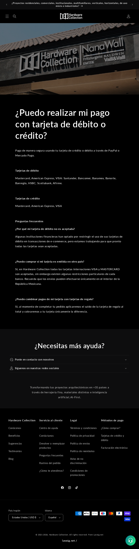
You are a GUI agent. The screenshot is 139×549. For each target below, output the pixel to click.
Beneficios (14, 435)
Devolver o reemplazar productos (52, 445)
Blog (10, 458)
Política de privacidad (82, 435)
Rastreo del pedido (50, 463)
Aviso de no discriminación (78, 460)
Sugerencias (15, 443)
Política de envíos (80, 443)
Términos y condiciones (83, 428)
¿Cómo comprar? (110, 428)
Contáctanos (46, 435)
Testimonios (15, 451)
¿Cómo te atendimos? (51, 470)
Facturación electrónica (114, 447)
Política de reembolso (82, 451)
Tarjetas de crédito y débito (112, 437)
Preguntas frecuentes (51, 455)
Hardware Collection (58, 535)
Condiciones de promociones (78, 472)
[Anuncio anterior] (6, 4)
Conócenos (14, 428)
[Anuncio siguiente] (132, 4)
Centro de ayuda (48, 428)
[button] (7, 16)
